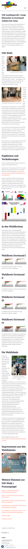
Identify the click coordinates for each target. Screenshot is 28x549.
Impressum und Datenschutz (8, 528)
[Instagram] (4, 532)
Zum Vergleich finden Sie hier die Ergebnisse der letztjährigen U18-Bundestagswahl (13, 173)
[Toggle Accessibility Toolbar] (2, 546)
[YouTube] (6, 532)
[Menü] (25, 8)
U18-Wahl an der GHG (7, 518)
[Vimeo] (8, 532)
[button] (3, 463)
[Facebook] (2, 532)
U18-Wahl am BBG (6, 515)
